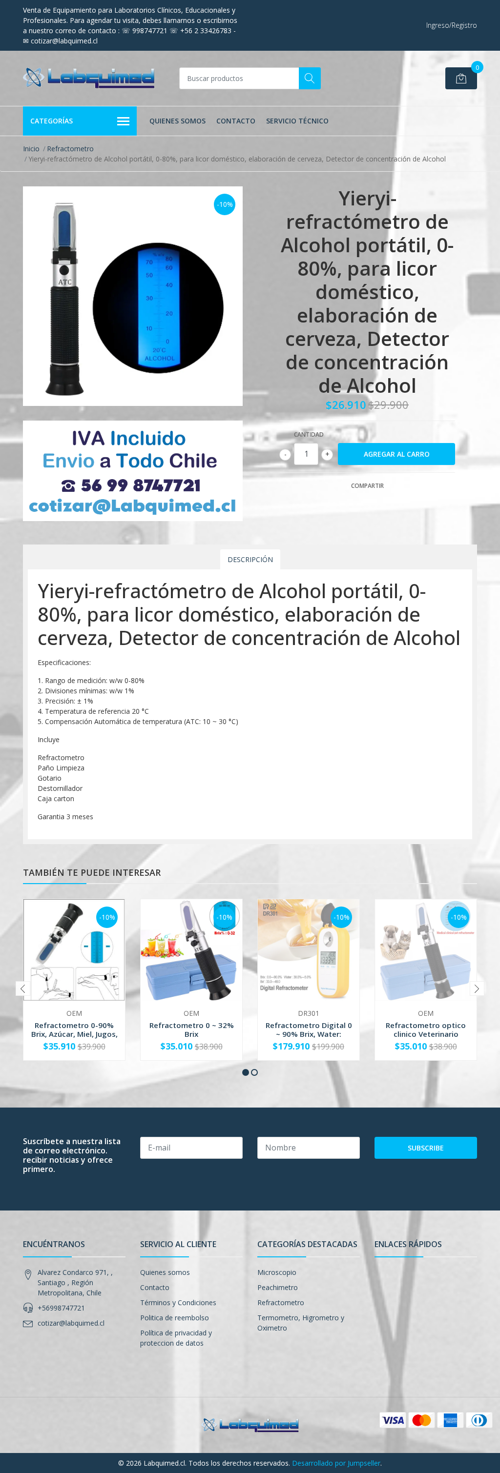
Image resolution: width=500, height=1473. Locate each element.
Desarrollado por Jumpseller (336, 1463)
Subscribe (426, 1147)
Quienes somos (177, 120)
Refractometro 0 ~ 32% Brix (191, 1029)
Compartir (367, 486)
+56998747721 (61, 1307)
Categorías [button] (51, 120)
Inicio (31, 148)
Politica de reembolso (174, 1317)
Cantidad (309, 434)
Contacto (235, 120)
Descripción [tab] (250, 559)
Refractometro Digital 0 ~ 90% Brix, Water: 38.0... (309, 1034)
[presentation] (23, 988)
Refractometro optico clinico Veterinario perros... (426, 1034)
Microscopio (276, 1272)
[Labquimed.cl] (89, 78)
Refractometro (70, 148)
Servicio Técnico (297, 120)
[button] (245, 1072)
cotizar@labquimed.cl (71, 1323)
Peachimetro (277, 1287)
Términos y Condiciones (178, 1302)
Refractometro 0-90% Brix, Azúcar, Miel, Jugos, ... (74, 1034)
